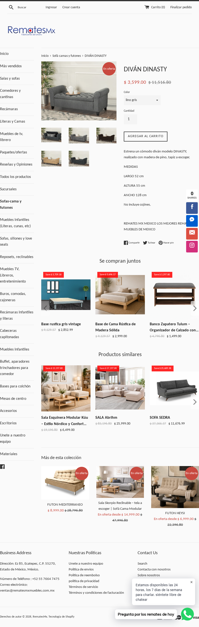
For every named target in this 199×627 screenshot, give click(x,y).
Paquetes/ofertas (13, 152)
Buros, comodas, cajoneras (13, 297)
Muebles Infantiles (14, 349)
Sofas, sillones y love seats (16, 242)
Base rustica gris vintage (61, 324)
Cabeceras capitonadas (9, 334)
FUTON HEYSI (175, 513)
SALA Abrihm (106, 418)
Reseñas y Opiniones (16, 165)
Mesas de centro (13, 399)
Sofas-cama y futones (11, 205)
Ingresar (51, 7)
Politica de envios (81, 569)
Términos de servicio (83, 587)
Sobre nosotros (149, 575)
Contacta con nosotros (154, 569)
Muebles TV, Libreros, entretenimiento (13, 275)
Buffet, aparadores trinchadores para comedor (14, 368)
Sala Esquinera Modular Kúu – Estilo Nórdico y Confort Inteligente (64, 421)
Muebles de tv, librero (11, 137)
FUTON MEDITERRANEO (65, 505)
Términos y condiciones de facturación (96, 593)
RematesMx (40, 616)
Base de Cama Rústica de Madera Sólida (115, 327)
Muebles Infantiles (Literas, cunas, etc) (15, 223)
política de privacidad (84, 581)
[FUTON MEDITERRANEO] (65, 483)
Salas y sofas (10, 79)
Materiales (8, 454)
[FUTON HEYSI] (175, 487)
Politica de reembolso (84, 575)
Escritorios (8, 423)
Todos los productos (15, 177)
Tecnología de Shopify (61, 616)
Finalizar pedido (181, 7)
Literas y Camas (12, 122)
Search (142, 564)
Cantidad (129, 110)
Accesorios (8, 411)
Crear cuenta (71, 7)
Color (127, 92)
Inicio (4, 54)
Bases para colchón (15, 386)
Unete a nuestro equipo (12, 439)
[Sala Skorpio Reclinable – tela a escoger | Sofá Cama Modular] (120, 482)
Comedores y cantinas (10, 94)
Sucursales (8, 189)
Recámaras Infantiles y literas (16, 315)
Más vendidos (11, 66)
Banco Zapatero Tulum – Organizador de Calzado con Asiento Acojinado (173, 328)
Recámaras (9, 109)
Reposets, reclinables (16, 257)
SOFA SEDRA (160, 418)
